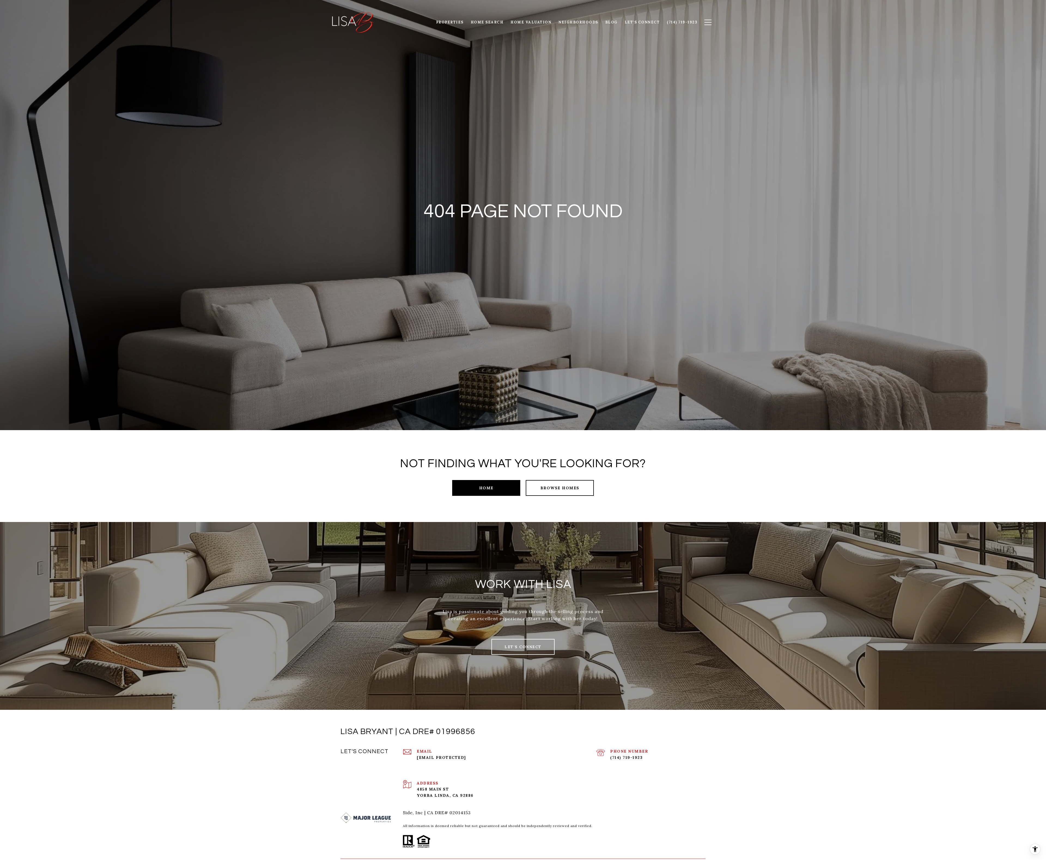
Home (486, 487)
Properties (450, 22)
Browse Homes (559, 487)
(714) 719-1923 (626, 757)
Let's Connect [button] (523, 646)
